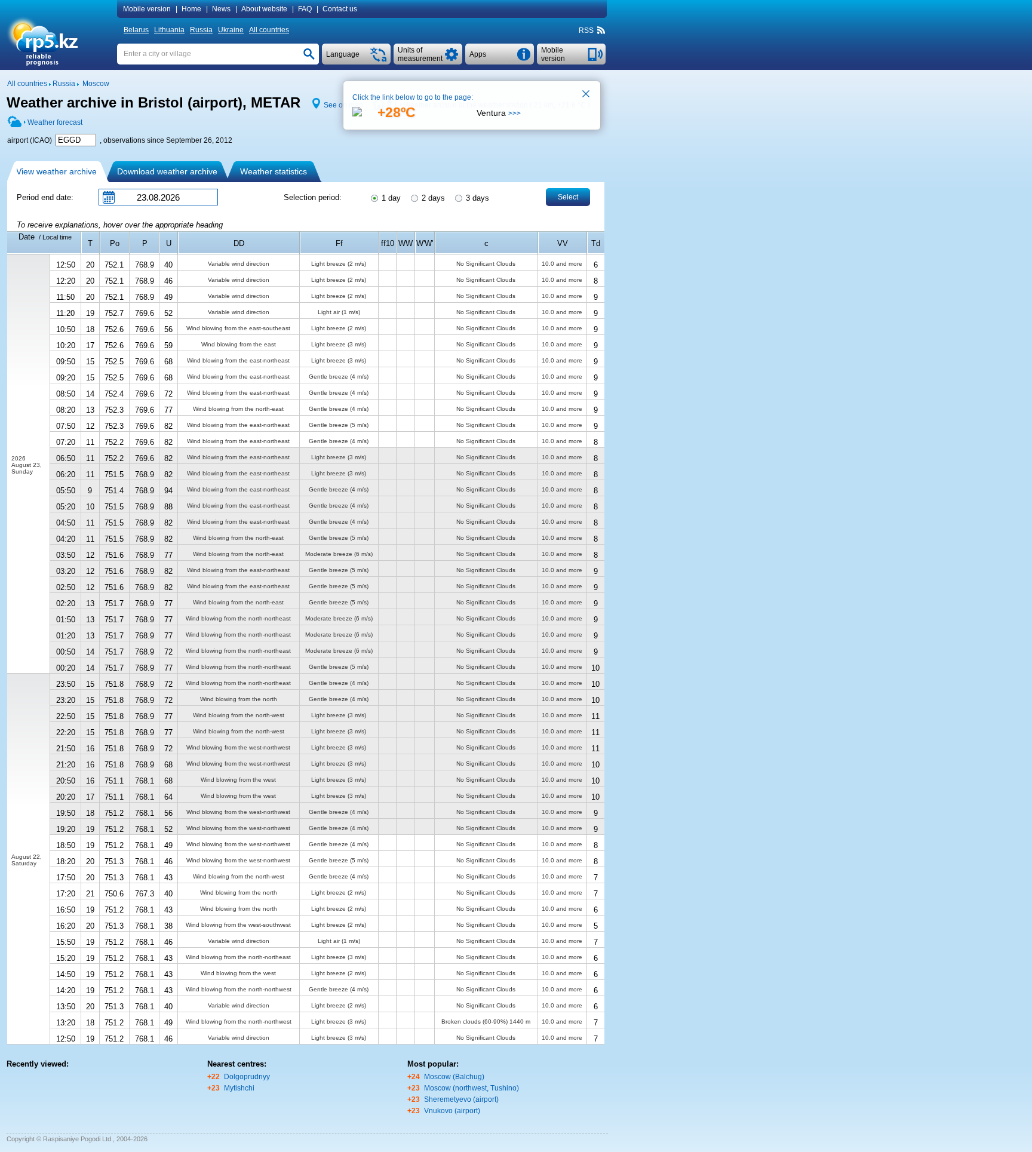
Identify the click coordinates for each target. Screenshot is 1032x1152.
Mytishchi (239, 1088)
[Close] (586, 95)
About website (264, 9)
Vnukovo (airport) (452, 1111)
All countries (269, 30)
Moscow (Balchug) (454, 1077)
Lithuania (169, 30)
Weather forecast (54, 122)
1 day (390, 197)
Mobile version (147, 9)
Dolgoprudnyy (247, 1077)
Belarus (136, 30)
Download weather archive (167, 171)
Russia (201, 30)
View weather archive (56, 171)
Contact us (339, 9)
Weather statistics (273, 171)
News (221, 9)
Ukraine (231, 30)
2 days (432, 197)
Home (191, 9)
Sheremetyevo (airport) (461, 1099)
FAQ (305, 9)
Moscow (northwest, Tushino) (471, 1088)
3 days (476, 197)
